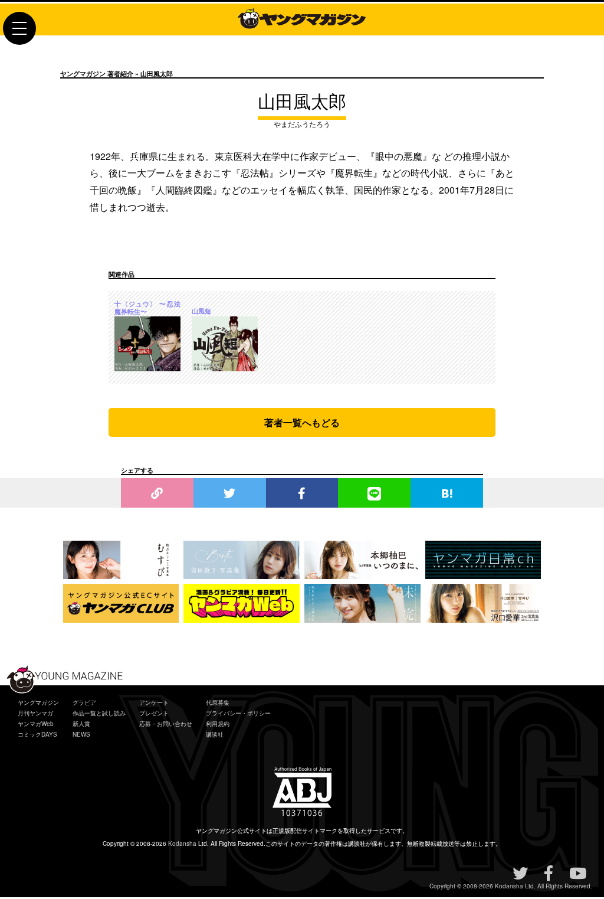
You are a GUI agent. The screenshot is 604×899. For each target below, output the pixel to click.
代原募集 (217, 702)
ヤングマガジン (38, 702)
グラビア (84, 702)
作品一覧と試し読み (99, 713)
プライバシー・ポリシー (238, 713)
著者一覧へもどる (302, 422)
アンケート (154, 702)
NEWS (81, 734)
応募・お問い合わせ (165, 724)
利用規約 (217, 724)
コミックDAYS (37, 734)
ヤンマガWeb (36, 724)
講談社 (215, 734)
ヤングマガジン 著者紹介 (96, 73)
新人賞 (81, 724)
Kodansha (182, 843)
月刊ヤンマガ (35, 713)
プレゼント (154, 713)
